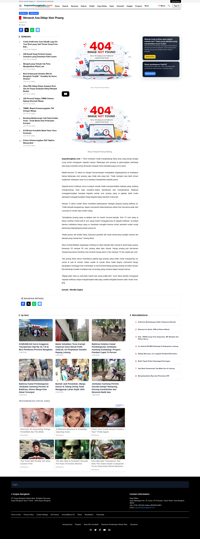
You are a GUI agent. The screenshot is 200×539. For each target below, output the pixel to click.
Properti (138, 6)
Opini (111, 6)
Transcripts (100, 515)
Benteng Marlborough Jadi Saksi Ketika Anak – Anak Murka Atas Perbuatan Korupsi (40, 120)
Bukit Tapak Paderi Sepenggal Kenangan (154, 361)
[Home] (38, 5)
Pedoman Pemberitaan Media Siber (114, 524)
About (80, 515)
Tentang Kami (67, 524)
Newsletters (89, 515)
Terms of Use (16, 515)
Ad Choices (55, 515)
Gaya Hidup (102, 6)
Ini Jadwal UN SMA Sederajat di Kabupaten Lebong (158, 346)
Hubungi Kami (150, 56)
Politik (91, 6)
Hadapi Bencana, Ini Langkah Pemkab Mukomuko (157, 354)
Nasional (74, 6)
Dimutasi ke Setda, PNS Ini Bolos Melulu (154, 329)
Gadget (130, 6)
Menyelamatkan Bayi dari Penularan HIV (153, 376)
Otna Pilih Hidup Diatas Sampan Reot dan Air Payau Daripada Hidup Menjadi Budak (40, 88)
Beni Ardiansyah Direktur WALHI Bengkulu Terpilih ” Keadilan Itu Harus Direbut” (40, 76)
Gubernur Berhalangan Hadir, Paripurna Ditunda (157, 322)
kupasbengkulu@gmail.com (145, 507)
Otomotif (120, 6)
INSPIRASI (23, 13)
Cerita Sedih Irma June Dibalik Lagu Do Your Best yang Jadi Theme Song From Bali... (40, 44)
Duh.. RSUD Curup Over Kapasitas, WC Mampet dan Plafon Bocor (158, 338)
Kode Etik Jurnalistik (91, 524)
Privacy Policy (29, 515)
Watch (162, 6)
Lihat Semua (176, 1)
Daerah (65, 6)
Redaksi (78, 524)
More (147, 6)
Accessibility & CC (68, 515)
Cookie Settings (42, 515)
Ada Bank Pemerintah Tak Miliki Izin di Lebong (156, 369)
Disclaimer (134, 524)
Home (57, 6)
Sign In (177, 6)
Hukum (84, 6)
